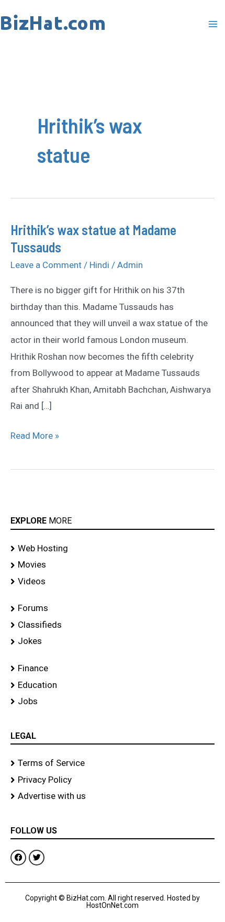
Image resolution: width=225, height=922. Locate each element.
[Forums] (112, 608)
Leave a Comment (46, 265)
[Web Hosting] (112, 548)
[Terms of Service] (112, 763)
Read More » (34, 434)
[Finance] (112, 668)
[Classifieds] (112, 625)
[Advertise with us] (112, 796)
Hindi (99, 265)
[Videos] (112, 581)
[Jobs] (112, 701)
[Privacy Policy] (112, 780)
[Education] (112, 685)
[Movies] (112, 565)
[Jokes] (112, 641)
